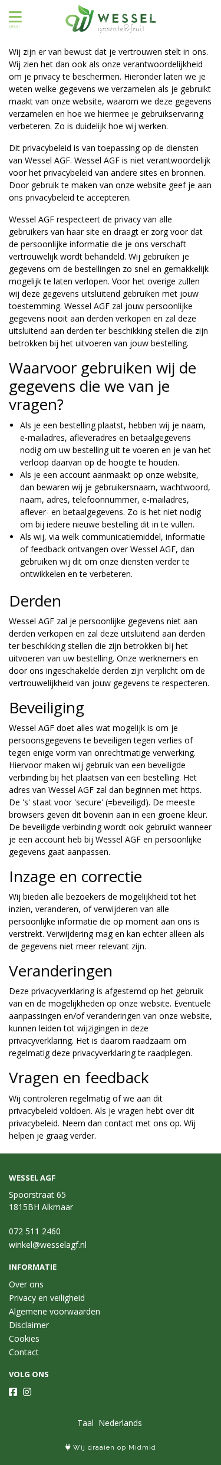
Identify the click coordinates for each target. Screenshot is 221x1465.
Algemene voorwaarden (54, 1311)
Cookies (24, 1338)
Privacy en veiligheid (47, 1297)
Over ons (26, 1284)
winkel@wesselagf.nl (48, 1244)
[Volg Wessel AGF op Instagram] (27, 1391)
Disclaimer (29, 1324)
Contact (24, 1352)
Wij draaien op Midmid (113, 1447)
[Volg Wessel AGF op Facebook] (13, 1391)
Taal (85, 1422)
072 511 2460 (35, 1231)
